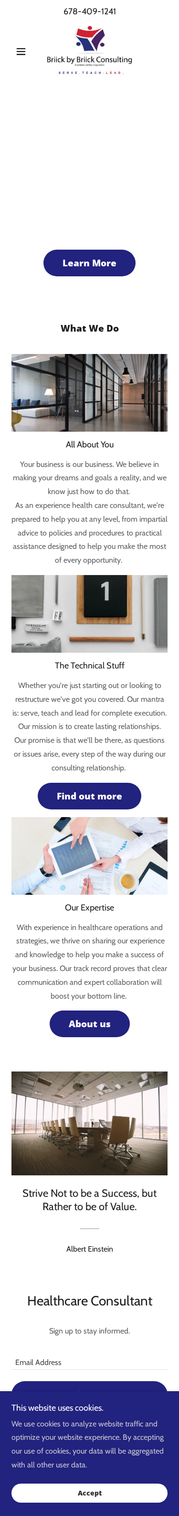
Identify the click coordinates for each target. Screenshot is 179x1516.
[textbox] (89, 1358)
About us (90, 1024)
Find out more (89, 796)
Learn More (89, 263)
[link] (89, 51)
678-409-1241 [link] (89, 11)
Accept (90, 1493)
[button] (23, 51)
